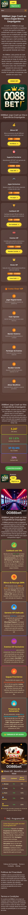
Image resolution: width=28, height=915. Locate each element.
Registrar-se (15, 6)
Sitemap (17, 866)
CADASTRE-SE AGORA (14, 468)
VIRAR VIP (14, 81)
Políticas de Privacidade (10, 864)
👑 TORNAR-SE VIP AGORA (14, 734)
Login (13, 2)
